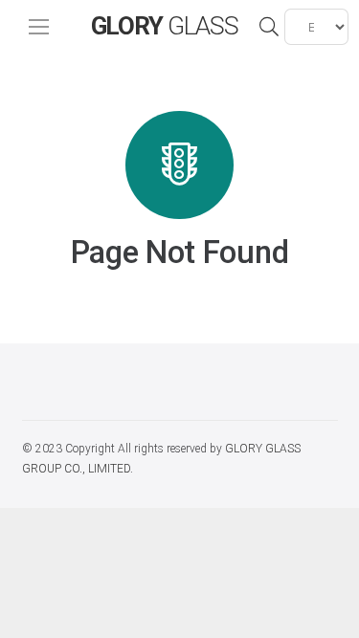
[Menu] (38, 27)
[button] (269, 27)
